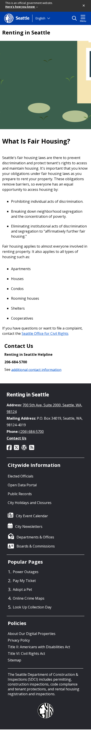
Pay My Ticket (24, 580)
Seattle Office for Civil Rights (45, 333)
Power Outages (25, 571)
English (40, 18)
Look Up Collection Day (32, 607)
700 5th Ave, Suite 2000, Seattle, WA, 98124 (44, 408)
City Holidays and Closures (29, 502)
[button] (84, 5)
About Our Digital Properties (31, 633)
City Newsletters (28, 526)
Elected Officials (20, 476)
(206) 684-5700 (31, 431)
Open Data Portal (22, 485)
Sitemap (14, 660)
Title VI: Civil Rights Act (26, 653)
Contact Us (16, 438)
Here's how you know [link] (20, 7)
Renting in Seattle (26, 32)
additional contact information (36, 369)
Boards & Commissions (36, 546)
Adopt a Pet (22, 589)
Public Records (20, 493)
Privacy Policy (19, 640)
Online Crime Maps (28, 598)
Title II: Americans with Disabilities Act (39, 646)
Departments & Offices (35, 537)
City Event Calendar (32, 515)
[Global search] (75, 18)
